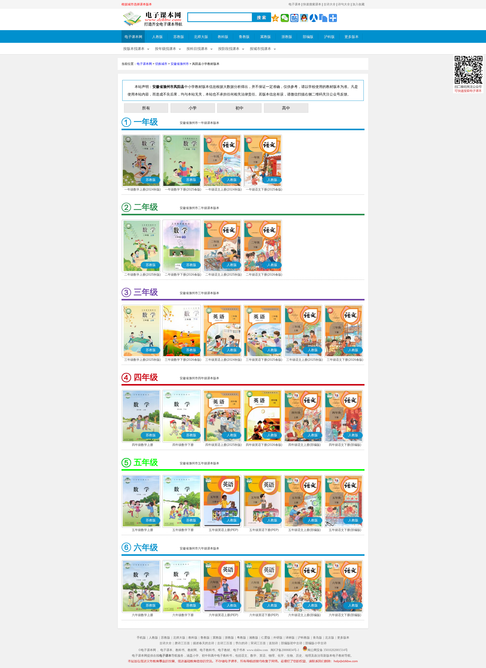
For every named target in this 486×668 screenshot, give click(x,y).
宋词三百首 (258, 643)
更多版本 (352, 37)
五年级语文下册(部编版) (345, 530)
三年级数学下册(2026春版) (183, 359)
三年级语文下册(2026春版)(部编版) (345, 360)
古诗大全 (329, 4)
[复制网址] (323, 18)
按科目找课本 (197, 49)
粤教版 (241, 637)
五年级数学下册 (183, 530)
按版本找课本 (134, 49)
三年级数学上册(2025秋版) (142, 359)
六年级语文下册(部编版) (345, 615)
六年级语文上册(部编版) (304, 615)
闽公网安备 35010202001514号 (328, 650)
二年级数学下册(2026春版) (183, 274)
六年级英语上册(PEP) (223, 615)
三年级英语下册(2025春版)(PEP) (264, 360)
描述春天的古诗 (203, 643)
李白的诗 (241, 643)
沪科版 (329, 37)
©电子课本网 (147, 650)
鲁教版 (244, 37)
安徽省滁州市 (180, 64)
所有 (146, 108)
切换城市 (161, 64)
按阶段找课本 (228, 49)
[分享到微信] (285, 18)
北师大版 (201, 37)
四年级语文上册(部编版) (304, 445)
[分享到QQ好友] (304, 18)
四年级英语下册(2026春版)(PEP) (264, 445)
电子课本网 (133, 37)
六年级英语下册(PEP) (264, 615)
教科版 (223, 37)
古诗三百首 (224, 643)
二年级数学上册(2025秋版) (142, 274)
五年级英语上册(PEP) (223, 530)
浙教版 (286, 37)
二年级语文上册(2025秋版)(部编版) (223, 275)
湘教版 (253, 637)
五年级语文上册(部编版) (304, 530)
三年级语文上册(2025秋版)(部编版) (304, 360)
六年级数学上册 (142, 615)
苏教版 (178, 37)
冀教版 (265, 37)
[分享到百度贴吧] (294, 18)
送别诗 (273, 643)
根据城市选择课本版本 (137, 4)
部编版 (308, 37)
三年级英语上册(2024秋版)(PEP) (223, 360)
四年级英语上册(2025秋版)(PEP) (223, 445)
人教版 (157, 37)
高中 (286, 108)
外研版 (277, 637)
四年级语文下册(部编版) (345, 445)
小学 (193, 108)
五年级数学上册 (142, 530)
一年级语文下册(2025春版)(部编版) (264, 190)
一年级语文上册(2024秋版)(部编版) (223, 190)
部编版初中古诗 (291, 643)
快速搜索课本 (312, 4)
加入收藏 (358, 4)
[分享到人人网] (314, 18)
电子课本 (295, 4)
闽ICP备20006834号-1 (285, 650)
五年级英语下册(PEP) (264, 530)
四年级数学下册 (183, 445)
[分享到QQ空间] (275, 18)
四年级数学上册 (142, 445)
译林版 (290, 637)
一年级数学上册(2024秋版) (142, 189)
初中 (239, 108)
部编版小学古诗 (316, 643)
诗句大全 (344, 4)
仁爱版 (265, 637)
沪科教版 (304, 637)
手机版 (141, 637)
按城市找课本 (260, 49)
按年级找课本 (165, 49)
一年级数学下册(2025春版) (183, 189)
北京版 (329, 637)
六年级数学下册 (183, 615)
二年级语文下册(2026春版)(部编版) (264, 275)
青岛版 (317, 637)
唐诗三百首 (182, 643)
